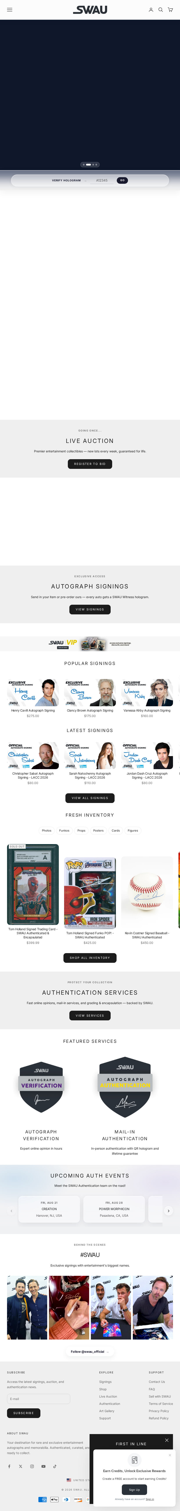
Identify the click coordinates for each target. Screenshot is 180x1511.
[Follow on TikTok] (55, 1466)
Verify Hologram (66, 180)
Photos (46, 830)
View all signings (90, 391)
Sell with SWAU (160, 1396)
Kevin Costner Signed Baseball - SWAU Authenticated (147, 935)
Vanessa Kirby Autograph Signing (147, 710)
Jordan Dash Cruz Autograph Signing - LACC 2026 (147, 775)
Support (105, 1418)
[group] (90, 643)
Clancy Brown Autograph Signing (90, 710)
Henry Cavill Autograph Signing (33, 710)
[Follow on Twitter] (20, 1466)
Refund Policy (159, 1418)
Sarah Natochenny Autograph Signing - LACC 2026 (90, 775)
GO (122, 180)
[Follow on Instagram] (32, 1466)
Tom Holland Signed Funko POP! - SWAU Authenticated (90, 935)
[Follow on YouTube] (43, 1466)
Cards (116, 830)
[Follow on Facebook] (9, 1466)
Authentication (109, 1403)
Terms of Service (161, 1403)
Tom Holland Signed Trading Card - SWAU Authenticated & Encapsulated (33, 933)
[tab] (85, 164)
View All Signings (90, 798)
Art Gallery (106, 1411)
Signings (105, 1382)
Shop (103, 1389)
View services (90, 1015)
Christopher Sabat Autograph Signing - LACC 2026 (32, 775)
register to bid (90, 464)
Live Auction (108, 1396)
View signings (90, 609)
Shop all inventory (90, 957)
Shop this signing (87, 380)
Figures (133, 830)
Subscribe (23, 1413)
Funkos (64, 830)
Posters (98, 830)
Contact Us (157, 1382)
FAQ (152, 1389)
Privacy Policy (159, 1411)
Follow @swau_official (90, 1351)
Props (81, 830)
